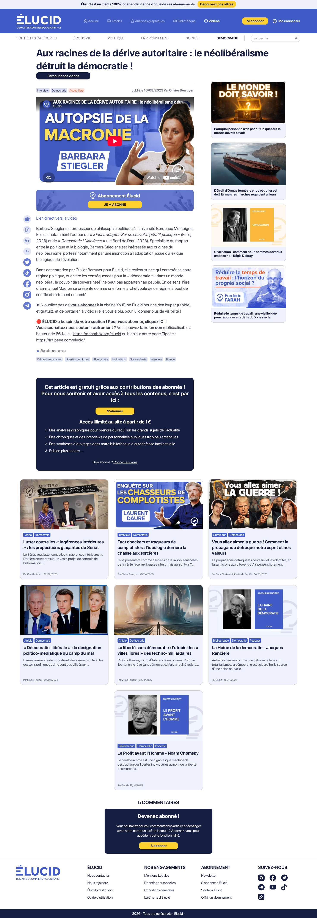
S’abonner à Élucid (214, 883)
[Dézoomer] (26, 252)
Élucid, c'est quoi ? (100, 890)
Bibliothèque (186, 21)
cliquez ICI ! (156, 321)
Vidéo (28, 535)
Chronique (219, 535)
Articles (116, 21)
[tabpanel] (115, 279)
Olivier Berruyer (181, 90)
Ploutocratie (100, 359)
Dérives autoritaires (49, 359)
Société (193, 38)
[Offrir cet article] (26, 219)
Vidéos (214, 21)
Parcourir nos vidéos (63, 76)
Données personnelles (160, 883)
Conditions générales (159, 890)
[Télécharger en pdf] (26, 230)
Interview (43, 90)
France (170, 359)
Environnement (155, 38)
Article (28, 640)
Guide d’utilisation (100, 897)
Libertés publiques (77, 359)
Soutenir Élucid (212, 890)
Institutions (119, 359)
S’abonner (115, 411)
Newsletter (209, 875)
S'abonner (159, 846)
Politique (116, 38)
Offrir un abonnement (216, 897)
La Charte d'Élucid (157, 897)
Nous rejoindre (97, 883)
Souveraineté (138, 359)
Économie (82, 38)
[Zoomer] (26, 241)
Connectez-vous (125, 462)
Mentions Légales (156, 875)
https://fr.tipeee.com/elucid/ (60, 340)
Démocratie (227, 38)
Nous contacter (98, 875)
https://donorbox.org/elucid (97, 333)
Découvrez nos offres (216, 4)
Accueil (93, 21)
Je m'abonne (115, 205)
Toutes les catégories (37, 38)
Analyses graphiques (150, 21)
